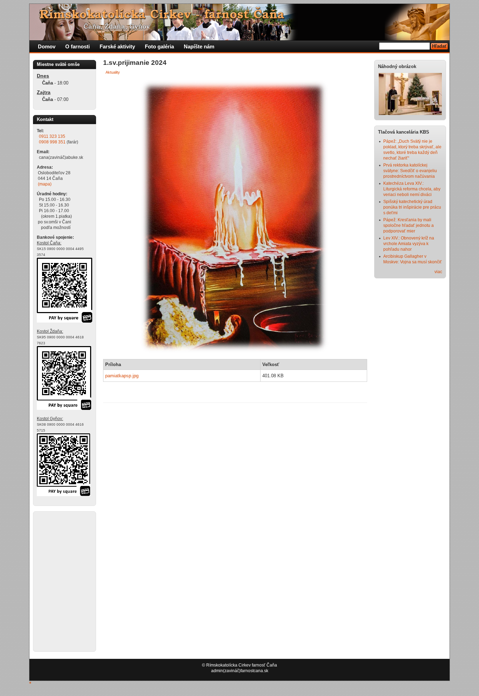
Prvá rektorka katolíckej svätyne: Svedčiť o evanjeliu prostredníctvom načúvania (410, 171)
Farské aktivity (117, 46)
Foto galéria (159, 46)
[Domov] (164, 38)
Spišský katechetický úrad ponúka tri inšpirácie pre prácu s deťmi (412, 207)
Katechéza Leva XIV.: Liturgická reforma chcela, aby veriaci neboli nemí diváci (411, 189)
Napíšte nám (199, 46)
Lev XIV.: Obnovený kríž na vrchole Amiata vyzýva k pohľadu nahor (408, 244)
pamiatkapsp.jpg (122, 375)
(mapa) (45, 184)
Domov (46, 46)
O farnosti (77, 46)
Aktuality (113, 72)
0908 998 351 (52, 142)
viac (438, 271)
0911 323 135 (52, 136)
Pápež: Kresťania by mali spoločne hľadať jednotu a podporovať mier (408, 225)
